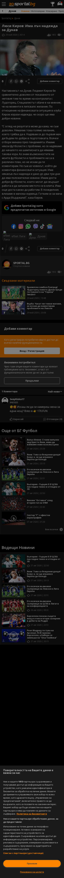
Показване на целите (32, 871)
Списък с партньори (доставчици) (23, 853)
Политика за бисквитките (32, 813)
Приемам (32, 863)
